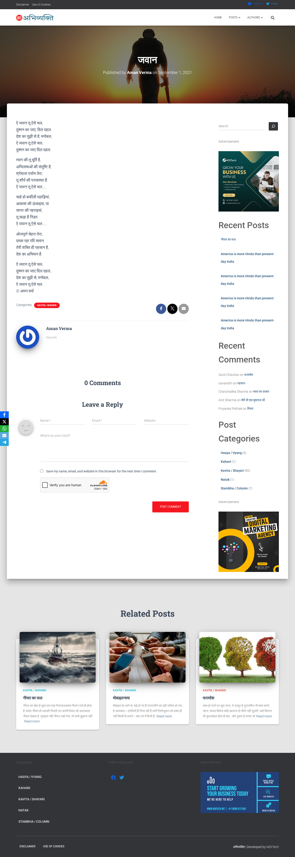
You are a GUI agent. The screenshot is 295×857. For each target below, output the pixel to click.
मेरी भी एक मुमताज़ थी (253, 400)
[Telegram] (4, 442)
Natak (225, 479)
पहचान (241, 383)
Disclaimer (22, 4)
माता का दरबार (261, 391)
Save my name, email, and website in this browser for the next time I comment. (101, 471)
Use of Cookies (41, 4)
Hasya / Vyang (231, 453)
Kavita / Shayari (46, 305)
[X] (4, 421)
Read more (32, 721)
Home (218, 17)
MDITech (272, 847)
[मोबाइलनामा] (147, 657)
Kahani (226, 461)
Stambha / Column (234, 488)
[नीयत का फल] (58, 657)
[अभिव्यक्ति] (35, 17)
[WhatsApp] (4, 428)
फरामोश (248, 375)
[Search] (273, 126)
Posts (233, 17)
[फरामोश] (237, 657)
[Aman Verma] (27, 337)
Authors (253, 17)
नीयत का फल (228, 239)
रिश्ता (250, 408)
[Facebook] (4, 414)
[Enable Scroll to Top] (286, 848)
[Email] (4, 435)
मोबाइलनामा (121, 698)
